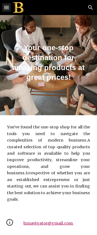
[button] (6, 7)
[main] (48, 65)
